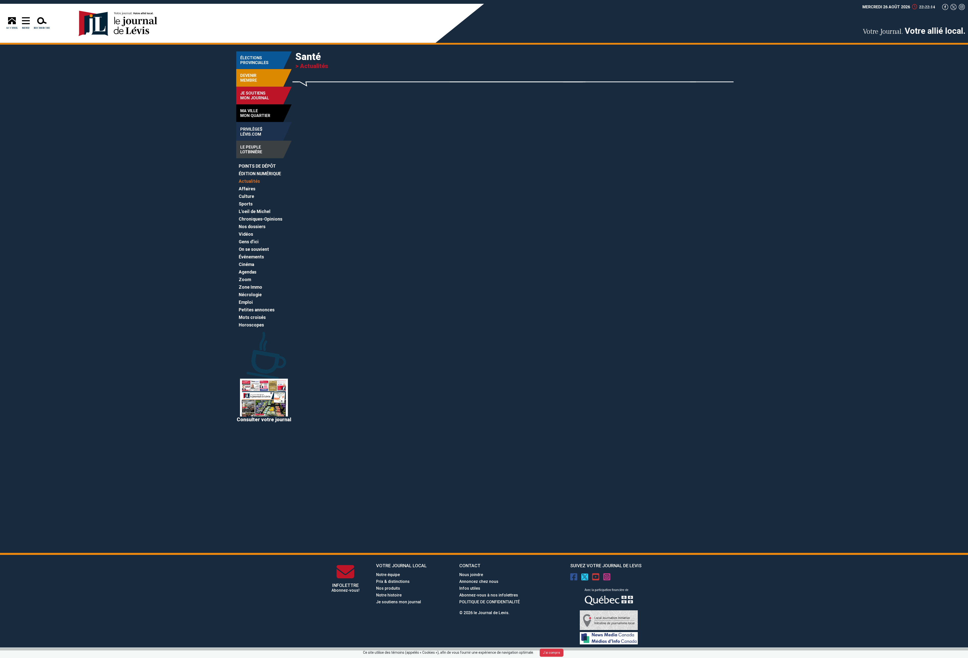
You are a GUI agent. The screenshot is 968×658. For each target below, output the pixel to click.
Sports (246, 203)
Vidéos (246, 234)
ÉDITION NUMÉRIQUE (260, 173)
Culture (246, 196)
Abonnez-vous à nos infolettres (488, 595)
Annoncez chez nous (478, 581)
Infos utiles (469, 588)
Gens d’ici (249, 241)
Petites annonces (257, 309)
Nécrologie (250, 294)
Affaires (247, 188)
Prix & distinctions (393, 581)
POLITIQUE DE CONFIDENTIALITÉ (489, 602)
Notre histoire (389, 595)
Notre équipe (388, 574)
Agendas (247, 272)
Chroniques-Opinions (260, 219)
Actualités (249, 181)
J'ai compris (551, 652)
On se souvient (254, 249)
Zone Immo (250, 287)
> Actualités (311, 66)
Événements (251, 256)
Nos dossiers (252, 226)
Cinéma (246, 264)
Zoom (245, 279)
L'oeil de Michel (254, 211)
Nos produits (388, 588)
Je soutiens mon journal (398, 602)
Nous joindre (471, 574)
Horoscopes (251, 324)
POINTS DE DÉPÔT (257, 166)
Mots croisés (252, 317)
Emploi (246, 302)
